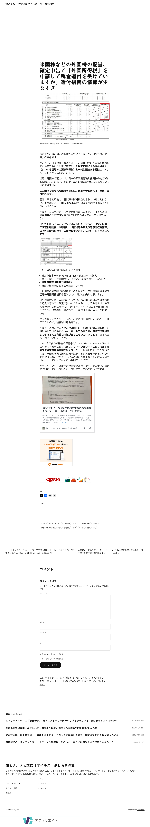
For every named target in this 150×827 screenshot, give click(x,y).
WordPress (141, 810)
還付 (88, 528)
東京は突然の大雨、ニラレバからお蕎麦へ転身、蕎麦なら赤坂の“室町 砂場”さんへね (51, 728)
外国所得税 (86, 523)
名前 (42, 622)
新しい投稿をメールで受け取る (52, 659)
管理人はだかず (50, 143)
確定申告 (67, 528)
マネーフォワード (54, 523)
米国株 (81, 528)
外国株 (95, 523)
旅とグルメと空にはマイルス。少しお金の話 (29, 3)
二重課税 (67, 523)
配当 (94, 528)
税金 (74, 528)
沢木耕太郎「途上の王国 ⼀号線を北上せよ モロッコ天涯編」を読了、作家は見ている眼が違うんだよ (61, 735)
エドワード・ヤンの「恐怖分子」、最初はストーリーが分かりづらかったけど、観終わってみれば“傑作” (61, 720)
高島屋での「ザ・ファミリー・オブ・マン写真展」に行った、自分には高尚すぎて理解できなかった (59, 742)
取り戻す (76, 523)
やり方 (43, 523)
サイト (42, 643)
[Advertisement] (75, 30)
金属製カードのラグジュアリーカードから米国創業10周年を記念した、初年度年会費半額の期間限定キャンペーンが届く (110, 551)
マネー (73, 143)
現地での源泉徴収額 (48, 528)
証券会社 (79, 143)
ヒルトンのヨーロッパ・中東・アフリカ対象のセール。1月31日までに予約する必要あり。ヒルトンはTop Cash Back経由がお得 (39, 551)
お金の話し (66, 143)
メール (43, 633)
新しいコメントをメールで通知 (52, 654)
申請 (59, 528)
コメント (44, 594)
